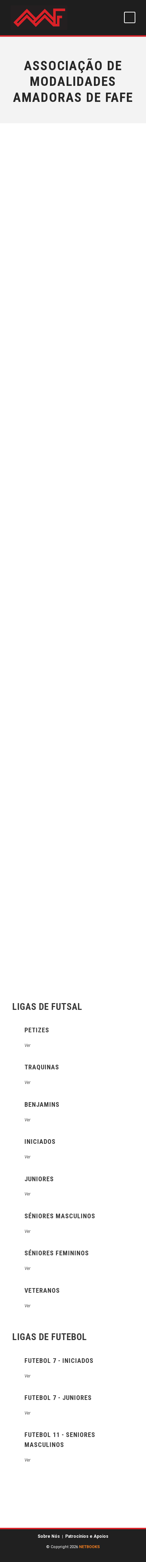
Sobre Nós (49, 1536)
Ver (27, 1045)
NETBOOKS (89, 1547)
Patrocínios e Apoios (86, 1536)
